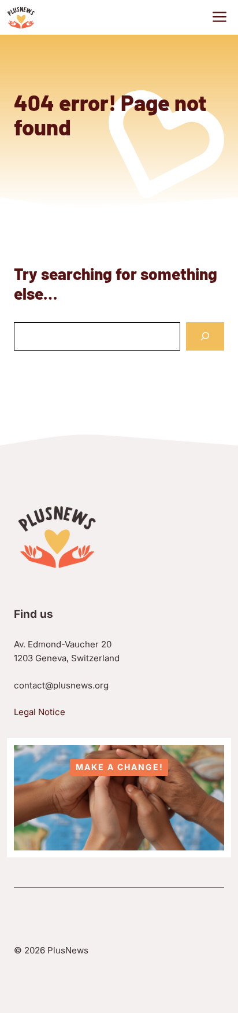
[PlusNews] (21, 17)
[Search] (205, 336)
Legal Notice (39, 711)
